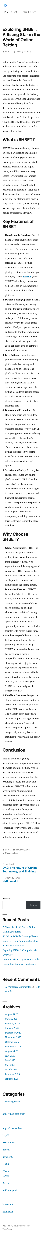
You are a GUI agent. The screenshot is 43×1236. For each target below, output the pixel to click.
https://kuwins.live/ (12, 1128)
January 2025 (12, 1078)
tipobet (6, 1149)
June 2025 (10, 1060)
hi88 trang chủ (10, 1190)
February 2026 (12, 1023)
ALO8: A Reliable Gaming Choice (20, 936)
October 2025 (12, 1042)
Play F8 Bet (10, 11)
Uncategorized (11, 853)
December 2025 (13, 1032)
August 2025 (11, 1051)
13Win (6, 1175)
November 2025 (13, 1037)
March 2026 (11, 1018)
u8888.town (9, 1142)
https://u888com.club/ (14, 1113)
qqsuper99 (8, 1156)
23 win (6, 1183)
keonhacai (8, 1204)
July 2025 (10, 1055)
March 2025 (11, 1069)
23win (6, 1171)
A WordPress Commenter (18, 986)
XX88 (6, 1164)
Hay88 (6, 1135)
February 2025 (12, 1074)
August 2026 (11, 1014)
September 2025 (13, 1046)
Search (6, 898)
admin (8, 52)
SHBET (27, 276)
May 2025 (10, 1065)
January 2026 (12, 1028)
